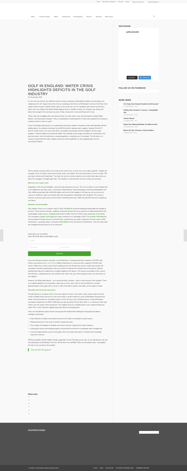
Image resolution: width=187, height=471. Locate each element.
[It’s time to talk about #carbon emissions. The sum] (123, 40)
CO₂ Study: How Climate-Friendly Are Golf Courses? (141, 104)
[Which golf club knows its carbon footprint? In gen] (133, 65)
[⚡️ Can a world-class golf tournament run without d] (123, 52)
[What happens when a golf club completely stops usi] (133, 71)
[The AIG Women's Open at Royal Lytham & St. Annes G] (123, 46)
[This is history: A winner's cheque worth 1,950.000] (154, 52)
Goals (127, 1)
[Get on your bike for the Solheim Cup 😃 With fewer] (154, 58)
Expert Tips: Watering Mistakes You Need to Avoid (140, 124)
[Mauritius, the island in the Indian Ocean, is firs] (154, 71)
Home (98, 1)
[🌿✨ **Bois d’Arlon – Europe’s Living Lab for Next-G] (123, 71)
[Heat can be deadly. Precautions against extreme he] (144, 40)
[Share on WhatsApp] (31, 403)
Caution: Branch (129, 118)
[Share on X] (31, 400)
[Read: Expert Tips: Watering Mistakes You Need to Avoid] (121, 125)
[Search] (154, 16)
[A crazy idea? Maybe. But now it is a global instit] (154, 46)
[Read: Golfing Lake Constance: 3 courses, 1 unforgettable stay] (121, 111)
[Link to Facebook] (154, 467)
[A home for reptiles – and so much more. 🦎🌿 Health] (133, 46)
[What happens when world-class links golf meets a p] (133, 58)
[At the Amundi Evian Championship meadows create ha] (144, 52)
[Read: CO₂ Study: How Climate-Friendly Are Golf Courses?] (121, 105)
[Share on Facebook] (31, 397)
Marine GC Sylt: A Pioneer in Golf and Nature (139, 130)
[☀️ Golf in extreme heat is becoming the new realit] (144, 65)
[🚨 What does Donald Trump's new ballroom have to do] (144, 71)
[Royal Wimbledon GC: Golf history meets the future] (185, 235)
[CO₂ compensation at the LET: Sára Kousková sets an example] (1, 235)
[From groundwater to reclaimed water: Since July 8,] (133, 52)
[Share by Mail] (31, 413)
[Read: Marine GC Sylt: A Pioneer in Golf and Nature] (121, 131)
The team (120, 1)
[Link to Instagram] (157, 467)
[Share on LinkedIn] (31, 410)
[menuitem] (98, 1)
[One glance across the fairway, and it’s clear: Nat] (154, 65)
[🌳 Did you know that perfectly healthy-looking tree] (133, 40)
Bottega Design (54, 468)
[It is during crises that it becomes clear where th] (154, 40)
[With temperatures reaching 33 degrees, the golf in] (144, 46)
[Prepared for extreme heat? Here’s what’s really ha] (123, 58)
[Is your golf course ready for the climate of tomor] (144, 58)
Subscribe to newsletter (109, 1)
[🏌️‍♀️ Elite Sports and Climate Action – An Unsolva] (123, 65)
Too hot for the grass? (41, 350)
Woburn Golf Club (48, 263)
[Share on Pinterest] (31, 407)
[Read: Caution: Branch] (121, 119)
